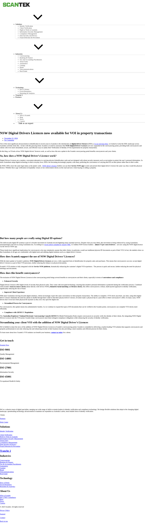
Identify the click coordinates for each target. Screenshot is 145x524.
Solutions (18, 24)
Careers (2, 503)
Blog (21, 117)
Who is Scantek (25, 115)
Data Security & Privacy (8, 444)
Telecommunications (26, 69)
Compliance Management (28, 34)
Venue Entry (24, 62)
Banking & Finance (26, 58)
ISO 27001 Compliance (8, 497)
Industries (19, 54)
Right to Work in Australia (28, 30)
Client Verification (26, 28)
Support (2, 514)
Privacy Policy (5, 510)
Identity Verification (26, 26)
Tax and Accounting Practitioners (31, 60)
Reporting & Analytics (27, 93)
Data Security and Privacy (28, 36)
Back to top (4, 521)
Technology (19, 87)
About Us (18, 113)
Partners (18, 97)
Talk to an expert (25, 123)
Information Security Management (31, 32)
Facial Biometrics (25, 91)
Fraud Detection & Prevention (30, 37)
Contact (2, 518)
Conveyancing (24, 56)
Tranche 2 (19, 95)
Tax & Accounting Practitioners (10, 464)
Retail (22, 67)
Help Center (4, 422)
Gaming (22, 65)
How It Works (24, 89)
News (22, 119)
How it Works (4, 483)
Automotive (24, 63)
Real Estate (23, 71)
